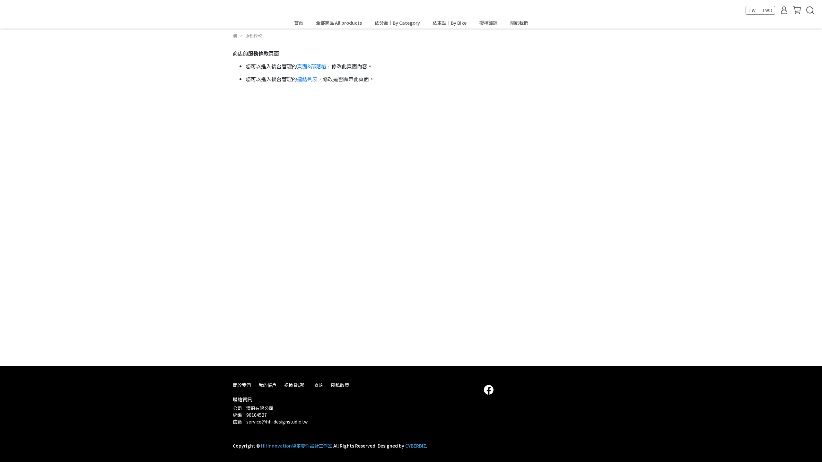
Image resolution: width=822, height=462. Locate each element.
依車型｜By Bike (450, 23)
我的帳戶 (267, 385)
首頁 (298, 23)
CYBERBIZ (415, 445)
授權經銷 (488, 23)
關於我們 (519, 23)
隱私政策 (340, 385)
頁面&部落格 (311, 66)
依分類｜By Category (397, 23)
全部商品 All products (339, 23)
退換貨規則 (295, 385)
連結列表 (307, 79)
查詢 (318, 385)
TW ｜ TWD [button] (760, 10)
